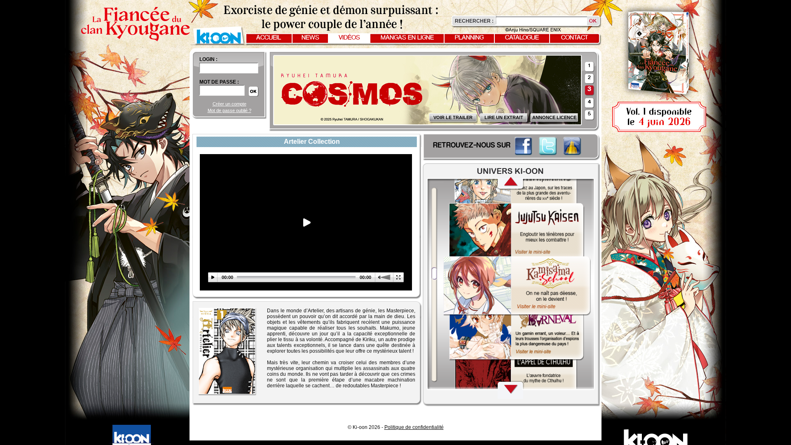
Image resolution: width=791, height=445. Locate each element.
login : (208, 59)
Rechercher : (474, 21)
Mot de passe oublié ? (229, 110)
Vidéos (349, 38)
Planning (469, 38)
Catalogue (522, 38)
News (310, 38)
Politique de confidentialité (414, 427)
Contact (574, 38)
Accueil (268, 38)
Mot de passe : (219, 82)
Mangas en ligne (407, 38)
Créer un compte (229, 103)
